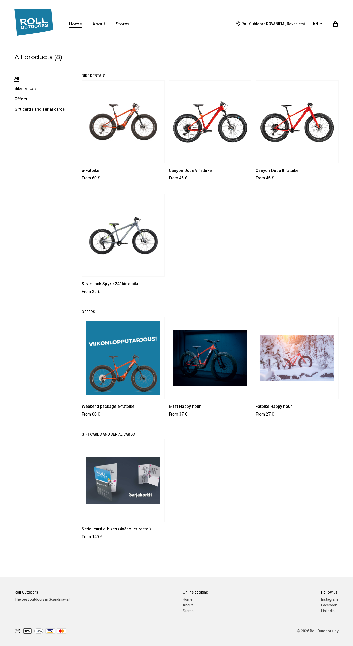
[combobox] (318, 24)
